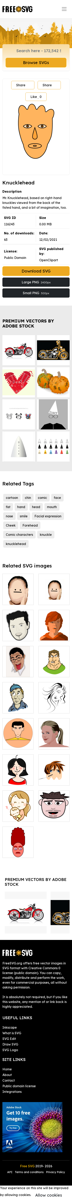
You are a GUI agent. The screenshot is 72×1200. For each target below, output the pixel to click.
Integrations (12, 1092)
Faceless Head (18, 597)
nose (9, 516)
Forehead (30, 525)
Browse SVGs (36, 62)
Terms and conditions (29, 1172)
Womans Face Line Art (54, 705)
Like (36, 97)
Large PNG (36, 282)
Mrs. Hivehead (18, 852)
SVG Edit (9, 1039)
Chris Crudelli (17, 636)
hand (21, 507)
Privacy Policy (55, 1172)
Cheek (11, 525)
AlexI (47, 636)
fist (8, 507)
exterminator (53, 672)
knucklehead (16, 544)
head (36, 507)
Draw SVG (10, 1044)
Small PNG (36, 293)
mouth (52, 507)
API (10, 1172)
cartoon (12, 498)
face (57, 498)
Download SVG (36, 271)
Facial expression (47, 516)
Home (7, 1069)
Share (20, 85)
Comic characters (19, 535)
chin (28, 498)
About (7, 1075)
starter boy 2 (52, 816)
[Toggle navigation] (64, 9)
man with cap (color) (18, 705)
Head (11, 672)
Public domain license (19, 1086)
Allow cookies (48, 1195)
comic (42, 498)
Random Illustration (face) (18, 775)
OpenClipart (48, 260)
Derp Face (51, 599)
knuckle (46, 535)
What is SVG (11, 1033)
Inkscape (9, 1027)
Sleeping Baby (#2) (18, 813)
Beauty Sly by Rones (54, 741)
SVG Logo (10, 1050)
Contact (8, 1080)
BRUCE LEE (15, 744)
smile (24, 516)
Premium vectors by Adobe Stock (28, 323)
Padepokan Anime (54, 777)
